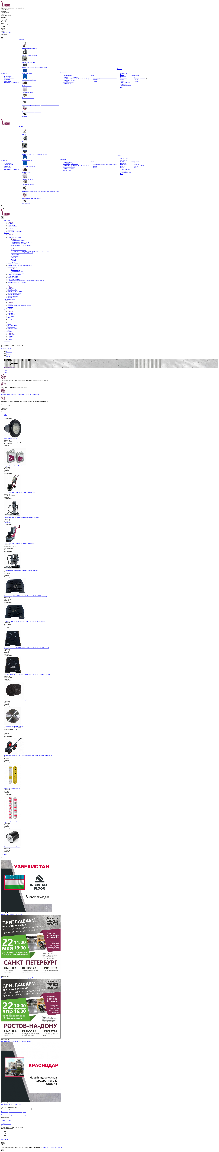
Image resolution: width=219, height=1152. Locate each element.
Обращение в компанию (11, 82)
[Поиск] (2, 38)
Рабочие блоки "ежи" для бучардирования (34, 67)
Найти (2, 1142)
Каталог (21, 39)
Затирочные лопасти (28, 98)
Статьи (136, 81)
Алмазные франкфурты (29, 80)
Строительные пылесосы (29, 55)
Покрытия (63, 72)
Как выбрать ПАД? (83, 78)
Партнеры (7, 79)
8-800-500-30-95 (6, 32)
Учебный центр (9, 78)
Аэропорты (123, 73)
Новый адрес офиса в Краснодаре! (11, 1104)
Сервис (92, 75)
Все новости (4, 854)
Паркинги (123, 76)
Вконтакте (9, 352)
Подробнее (7, 522)
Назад (11, 222)
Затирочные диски (27, 92)
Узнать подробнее (9, 367)
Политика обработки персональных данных (13, 1112)
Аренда (95, 81)
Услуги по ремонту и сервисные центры (105, 78)
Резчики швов (26, 116)
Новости (136, 78)
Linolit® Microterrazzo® (70, 78)
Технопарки (123, 84)
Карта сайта (4, 1139)
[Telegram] (5, 1134)
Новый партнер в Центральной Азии (11, 914)
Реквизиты (7, 81)
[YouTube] (5, 1136)
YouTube (8, 356)
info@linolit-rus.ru (6, 348)
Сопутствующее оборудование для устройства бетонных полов (40, 105)
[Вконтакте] (5, 1132)
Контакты (143, 78)
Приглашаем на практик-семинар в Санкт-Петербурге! (17, 977)
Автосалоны (124, 72)
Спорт (122, 81)
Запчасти (95, 79)
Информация (135, 75)
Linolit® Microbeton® (69, 80)
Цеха (121, 87)
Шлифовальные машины (29, 48)
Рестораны (123, 78)
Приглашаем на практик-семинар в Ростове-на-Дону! (16, 1041)
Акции (136, 79)
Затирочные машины (28, 62)
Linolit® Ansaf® (67, 75)
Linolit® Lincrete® (68, 82)
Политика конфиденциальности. (52, 1147)
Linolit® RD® (67, 83)
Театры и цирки (125, 82)
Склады (122, 79)
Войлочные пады (27, 86)
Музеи (122, 75)
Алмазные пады (27, 73)
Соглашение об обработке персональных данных (15, 1115)
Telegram (8, 354)
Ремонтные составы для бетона (31, 112)
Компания (4, 73)
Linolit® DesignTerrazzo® (70, 77)
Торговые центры (125, 85)
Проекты (119, 69)
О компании (8, 76)
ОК (2, 1150)
